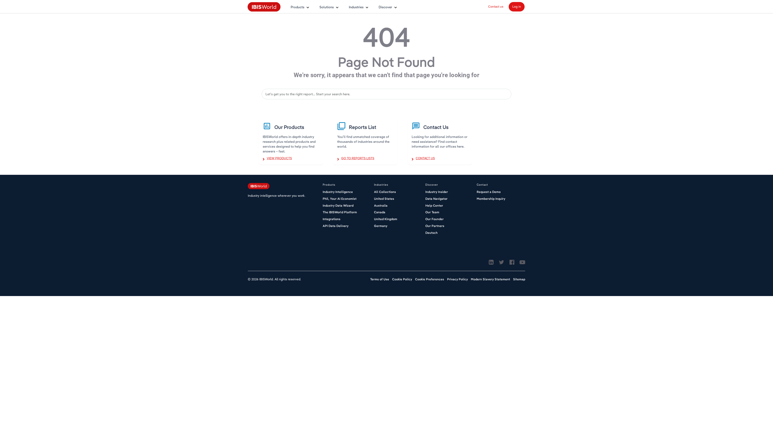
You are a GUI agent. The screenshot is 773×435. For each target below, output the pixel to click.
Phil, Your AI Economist (340, 199)
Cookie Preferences (429, 279)
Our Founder (434, 219)
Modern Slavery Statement (490, 279)
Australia (381, 205)
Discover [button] (385, 7)
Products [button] (297, 7)
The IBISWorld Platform (340, 212)
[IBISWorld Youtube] (522, 262)
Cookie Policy (402, 279)
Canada (379, 212)
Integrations (331, 219)
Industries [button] (356, 7)
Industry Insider (436, 192)
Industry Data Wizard (338, 205)
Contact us (495, 6)
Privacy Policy (457, 279)
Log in (516, 6)
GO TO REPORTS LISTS (357, 158)
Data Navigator (436, 199)
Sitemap (519, 279)
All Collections (385, 192)
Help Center (434, 205)
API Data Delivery (335, 226)
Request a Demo (489, 192)
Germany (380, 226)
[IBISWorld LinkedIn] (491, 262)
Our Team (432, 212)
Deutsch (431, 233)
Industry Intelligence (338, 192)
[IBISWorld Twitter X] (501, 262)
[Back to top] (760, 416)
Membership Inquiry (491, 199)
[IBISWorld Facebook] (511, 262)
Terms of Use (379, 279)
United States (384, 199)
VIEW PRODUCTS (279, 158)
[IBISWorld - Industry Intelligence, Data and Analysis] (264, 6)
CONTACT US (425, 158)
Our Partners (434, 226)
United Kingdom (385, 219)
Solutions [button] (326, 7)
